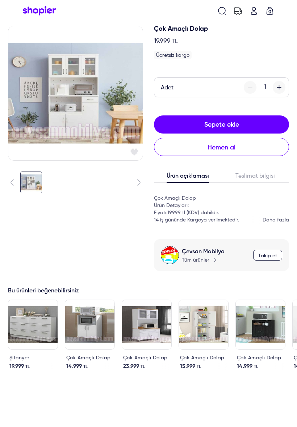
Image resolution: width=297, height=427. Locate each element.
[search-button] (222, 11)
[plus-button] (279, 87)
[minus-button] (250, 87)
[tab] (188, 178)
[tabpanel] (221, 205)
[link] (33, 335)
